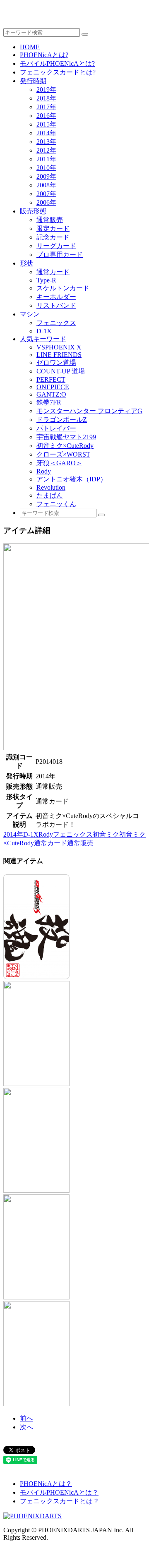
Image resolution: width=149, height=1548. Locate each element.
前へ (26, 1418)
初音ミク (106, 834)
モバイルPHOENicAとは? (57, 63)
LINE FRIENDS (59, 354)
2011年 (46, 159)
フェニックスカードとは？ (59, 1501)
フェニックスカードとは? (58, 72)
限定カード (53, 228)
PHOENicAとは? (44, 54)
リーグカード (56, 245)
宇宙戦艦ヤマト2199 (66, 436)
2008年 (46, 185)
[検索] (85, 34)
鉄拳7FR (48, 402)
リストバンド (56, 305)
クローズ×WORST (63, 454)
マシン (30, 314)
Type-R (46, 280)
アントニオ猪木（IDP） (71, 479)
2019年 (46, 89)
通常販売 (49, 219)
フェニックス (56, 322)
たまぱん (49, 495)
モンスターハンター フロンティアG (89, 410)
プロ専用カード (59, 254)
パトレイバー (56, 428)
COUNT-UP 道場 (60, 371)
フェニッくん (56, 503)
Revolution (50, 487)
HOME (30, 46)
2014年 (46, 132)
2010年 (46, 167)
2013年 (46, 141)
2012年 (46, 150)
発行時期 (33, 80)
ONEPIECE (52, 386)
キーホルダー (56, 296)
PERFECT (50, 379)
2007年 (46, 193)
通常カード (53, 271)
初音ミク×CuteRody (65, 445)
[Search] (101, 515)
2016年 (46, 115)
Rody (43, 471)
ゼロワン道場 (56, 362)
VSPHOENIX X (59, 347)
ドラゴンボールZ (61, 419)
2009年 (46, 176)
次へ (26, 1427)
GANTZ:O (51, 394)
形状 (26, 263)
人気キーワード (43, 338)
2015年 (46, 124)
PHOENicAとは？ (46, 1483)
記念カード (53, 237)
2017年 (46, 106)
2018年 (46, 98)
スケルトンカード (62, 288)
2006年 (46, 202)
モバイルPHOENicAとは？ (59, 1492)
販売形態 (33, 211)
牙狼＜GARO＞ (59, 463)
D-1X (44, 331)
